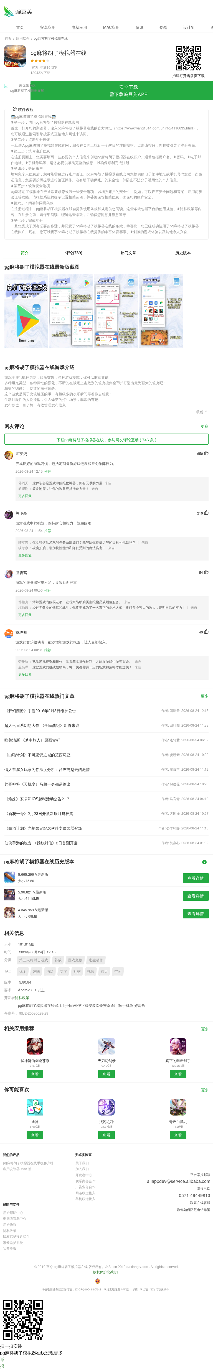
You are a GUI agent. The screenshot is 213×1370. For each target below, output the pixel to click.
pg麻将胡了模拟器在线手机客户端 (28, 1162)
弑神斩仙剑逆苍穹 (35, 1060)
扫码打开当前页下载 (188, 75)
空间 (117, 971)
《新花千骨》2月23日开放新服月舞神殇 (38, 813)
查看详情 (195, 878)
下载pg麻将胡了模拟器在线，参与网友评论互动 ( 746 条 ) (106, 439)
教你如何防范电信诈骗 (193, 1209)
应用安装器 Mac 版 (17, 1168)
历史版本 (183, 252)
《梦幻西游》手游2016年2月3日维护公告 (40, 710)
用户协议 (9, 1224)
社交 (77, 971)
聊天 (104, 971)
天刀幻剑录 (107, 1060)
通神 (35, 1121)
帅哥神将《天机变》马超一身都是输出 (37, 784)
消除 (50, 971)
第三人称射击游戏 (33, 959)
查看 (35, 1074)
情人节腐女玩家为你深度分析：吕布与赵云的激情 (47, 769)
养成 (58, 959)
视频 (90, 971)
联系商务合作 (85, 1180)
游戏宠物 (75, 959)
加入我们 (82, 1168)
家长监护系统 (13, 1242)
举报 (2, 1362)
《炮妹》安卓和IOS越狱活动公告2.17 (36, 798)
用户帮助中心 (13, 1212)
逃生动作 (96, 959)
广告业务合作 (85, 1186)
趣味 (36, 971)
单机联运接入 (85, 1198)
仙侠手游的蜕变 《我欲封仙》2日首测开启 (41, 843)
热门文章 (128, 252)
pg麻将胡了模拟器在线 (18, 11)
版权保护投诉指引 (16, 1236)
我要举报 (9, 1248)
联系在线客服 (200, 1202)
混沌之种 (106, 1121)
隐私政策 (22, 997)
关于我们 (82, 1162)
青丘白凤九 (178, 1121)
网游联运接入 (85, 1192)
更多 (205, 426)
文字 (63, 971)
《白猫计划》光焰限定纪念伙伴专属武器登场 (43, 828)
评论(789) (73, 252)
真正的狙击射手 (178, 1060)
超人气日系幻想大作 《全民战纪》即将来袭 (41, 725)
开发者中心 (83, 1174)
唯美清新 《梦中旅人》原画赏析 (32, 740)
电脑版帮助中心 (14, 1218)
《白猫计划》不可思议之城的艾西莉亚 (37, 754)
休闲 (22, 971)
